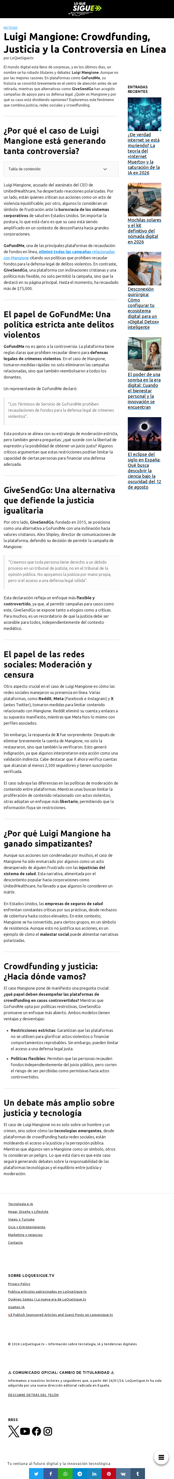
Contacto (15, 1242)
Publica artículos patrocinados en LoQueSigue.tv (47, 1291)
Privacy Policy (19, 1284)
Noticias (10, 28)
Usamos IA (16, 1307)
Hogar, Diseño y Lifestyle (28, 1212)
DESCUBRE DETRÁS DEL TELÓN (33, 1395)
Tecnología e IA (20, 1204)
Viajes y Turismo (21, 1219)
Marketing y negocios (25, 1235)
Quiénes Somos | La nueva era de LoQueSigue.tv (47, 1299)
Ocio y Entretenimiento (27, 1227)
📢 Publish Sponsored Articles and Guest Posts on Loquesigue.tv (60, 1315)
